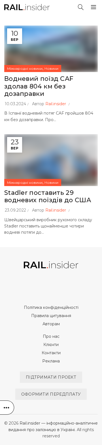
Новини (51, 68)
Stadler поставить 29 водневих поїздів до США (47, 196)
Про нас (51, 336)
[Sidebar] (7, 407)
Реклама (51, 361)
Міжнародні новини (24, 68)
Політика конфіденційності (51, 307)
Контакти (51, 352)
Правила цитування (51, 315)
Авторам (51, 323)
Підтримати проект (51, 377)
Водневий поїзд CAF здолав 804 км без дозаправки (38, 86)
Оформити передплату (51, 394)
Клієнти (51, 344)
